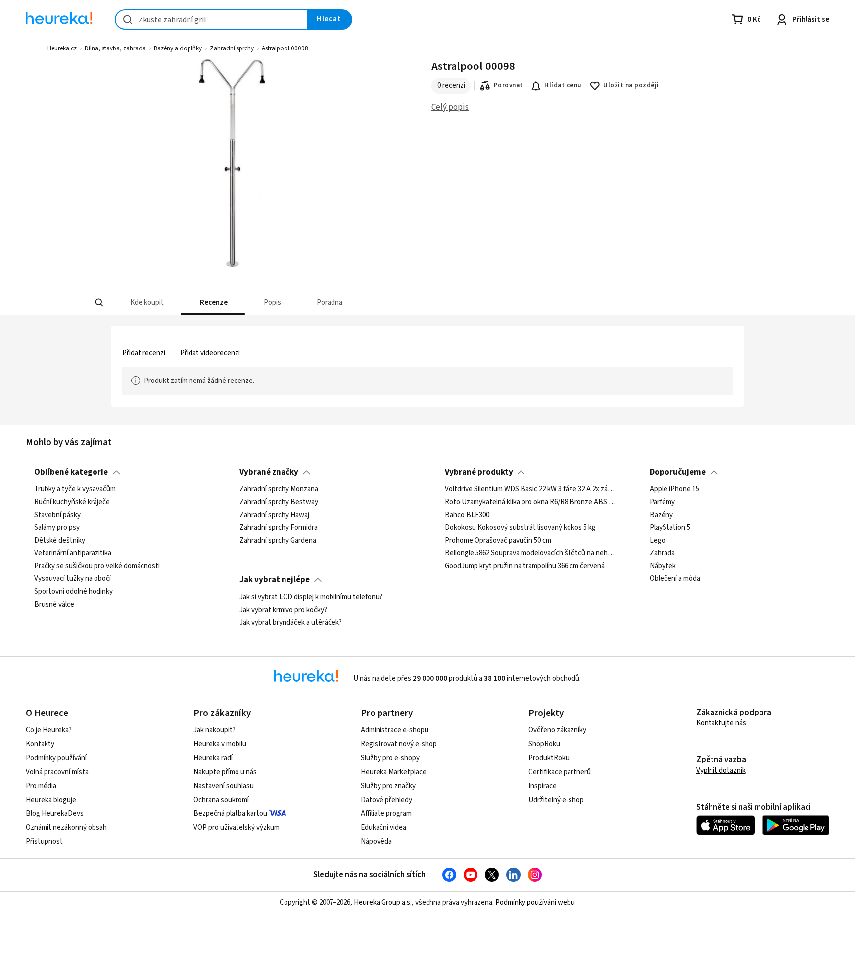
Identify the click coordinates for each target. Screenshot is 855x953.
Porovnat (508, 85)
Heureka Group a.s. (383, 902)
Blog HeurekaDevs (55, 814)
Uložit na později (631, 85)
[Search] (99, 302)
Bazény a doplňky (178, 48)
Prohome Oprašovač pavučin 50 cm (498, 541)
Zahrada (662, 554)
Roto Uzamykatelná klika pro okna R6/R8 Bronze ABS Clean (530, 502)
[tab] (146, 302)
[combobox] (211, 19)
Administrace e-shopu (394, 730)
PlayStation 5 (670, 528)
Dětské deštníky (59, 541)
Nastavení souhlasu (223, 786)
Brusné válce (54, 605)
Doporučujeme (678, 472)
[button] (146, 302)
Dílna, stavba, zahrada (115, 48)
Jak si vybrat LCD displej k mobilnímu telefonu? (310, 597)
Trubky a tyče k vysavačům (75, 489)
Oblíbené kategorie (71, 472)
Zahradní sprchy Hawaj (274, 515)
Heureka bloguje (51, 800)
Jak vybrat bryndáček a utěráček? (290, 623)
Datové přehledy (386, 800)
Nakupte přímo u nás (225, 772)
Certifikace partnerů (559, 772)
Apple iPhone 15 (674, 489)
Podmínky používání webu (535, 902)
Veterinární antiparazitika (72, 554)
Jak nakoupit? (214, 730)
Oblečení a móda (675, 579)
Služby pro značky (388, 786)
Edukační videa (383, 827)
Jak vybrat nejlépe (274, 580)
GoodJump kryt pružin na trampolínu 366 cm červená (525, 567)
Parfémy (662, 502)
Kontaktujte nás (721, 723)
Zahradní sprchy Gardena (277, 541)
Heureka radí (213, 758)
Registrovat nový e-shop (399, 744)
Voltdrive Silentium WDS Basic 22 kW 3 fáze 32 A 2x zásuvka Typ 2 (530, 489)
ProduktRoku (549, 758)
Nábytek (663, 567)
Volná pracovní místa (57, 772)
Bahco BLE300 (467, 515)
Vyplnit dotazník (721, 770)
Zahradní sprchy (232, 48)
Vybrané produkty (479, 472)
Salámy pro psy (57, 528)
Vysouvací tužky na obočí (72, 579)
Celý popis (450, 107)
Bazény (661, 515)
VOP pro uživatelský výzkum (236, 827)
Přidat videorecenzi (210, 353)
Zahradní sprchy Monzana (278, 489)
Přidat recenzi (143, 353)
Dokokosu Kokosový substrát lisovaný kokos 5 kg (520, 528)
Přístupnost (44, 841)
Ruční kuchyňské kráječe (72, 502)
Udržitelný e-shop (556, 800)
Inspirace (542, 786)
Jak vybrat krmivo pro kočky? (283, 610)
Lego (657, 541)
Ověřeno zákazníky (557, 730)
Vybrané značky (268, 472)
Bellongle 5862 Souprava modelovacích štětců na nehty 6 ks (530, 554)
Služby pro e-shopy (390, 758)
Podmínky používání (56, 758)
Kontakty (40, 744)
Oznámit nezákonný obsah (66, 827)
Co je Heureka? (49, 730)
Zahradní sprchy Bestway (278, 502)
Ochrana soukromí (221, 800)
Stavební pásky (57, 515)
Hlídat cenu (562, 85)
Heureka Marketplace (394, 772)
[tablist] (374, 302)
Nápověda (376, 841)
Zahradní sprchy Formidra (278, 528)
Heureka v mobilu (219, 744)
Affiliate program (386, 814)
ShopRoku (544, 744)
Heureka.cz (62, 48)
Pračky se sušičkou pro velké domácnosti (97, 567)
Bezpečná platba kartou (230, 814)
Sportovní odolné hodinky (73, 592)
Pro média (41, 786)
